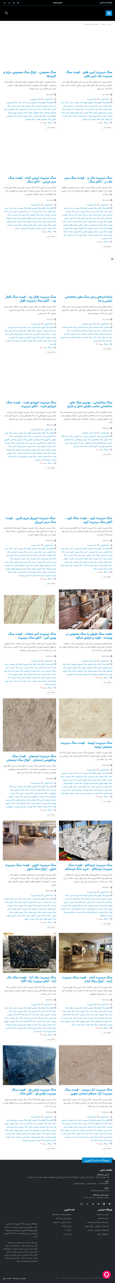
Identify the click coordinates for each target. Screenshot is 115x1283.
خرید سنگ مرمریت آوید (79, 552)
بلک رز (70, 208)
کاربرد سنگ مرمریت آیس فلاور (93, 119)
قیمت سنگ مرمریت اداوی (40, 915)
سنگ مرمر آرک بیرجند (74, 1123)
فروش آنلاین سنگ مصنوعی (97, 667)
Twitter (109, 1204)
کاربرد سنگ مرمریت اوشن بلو (38, 1140)
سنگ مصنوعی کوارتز (35, 112)
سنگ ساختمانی (75, 337)
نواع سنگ (64, 793)
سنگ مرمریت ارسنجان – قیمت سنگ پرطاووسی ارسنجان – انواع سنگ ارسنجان (31, 758)
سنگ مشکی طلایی (70, 225)
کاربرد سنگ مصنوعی (14, 116)
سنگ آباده (71, 1014)
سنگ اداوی (14, 902)
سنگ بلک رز (77, 215)
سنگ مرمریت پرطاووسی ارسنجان (36, 796)
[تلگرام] (13, 3)
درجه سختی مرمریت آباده (84, 1014)
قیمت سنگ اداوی (39, 912)
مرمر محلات (49, 684)
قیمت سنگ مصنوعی (29, 116)
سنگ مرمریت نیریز (39, 562)
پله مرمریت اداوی (33, 898)
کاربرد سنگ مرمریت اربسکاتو (80, 912)
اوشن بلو (14, 1120)
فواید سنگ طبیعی (98, 671)
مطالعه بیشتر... (106, 127)
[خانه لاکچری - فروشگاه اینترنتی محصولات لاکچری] (57, 13)
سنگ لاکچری (41, 443)
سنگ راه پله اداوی (44, 905)
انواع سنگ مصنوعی (38, 102)
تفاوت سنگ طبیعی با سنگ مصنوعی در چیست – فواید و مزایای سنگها (89, 636)
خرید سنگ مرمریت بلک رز (96, 215)
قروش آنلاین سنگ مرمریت (82, 231)
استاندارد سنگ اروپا (101, 330)
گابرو (95, 446)
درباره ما (68, 1230)
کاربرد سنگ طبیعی (69, 671)
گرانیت (90, 446)
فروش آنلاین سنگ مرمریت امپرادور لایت (35, 449)
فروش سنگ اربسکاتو (84, 905)
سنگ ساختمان (87, 337)
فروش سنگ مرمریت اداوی (26, 909)
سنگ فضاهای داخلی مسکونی (95, 443)
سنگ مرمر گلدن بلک (84, 218)
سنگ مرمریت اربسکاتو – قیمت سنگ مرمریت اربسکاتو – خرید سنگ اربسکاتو (88, 867)
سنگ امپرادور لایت (20, 436)
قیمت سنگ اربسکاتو (82, 909)
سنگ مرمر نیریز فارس (48, 558)
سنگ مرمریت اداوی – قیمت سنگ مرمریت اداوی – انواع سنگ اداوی (30, 867)
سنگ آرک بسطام (102, 1123)
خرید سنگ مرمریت (95, 106)
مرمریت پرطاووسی (12, 806)
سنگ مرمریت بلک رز (74, 221)
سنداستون (78, 436)
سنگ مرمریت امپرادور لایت (46, 446)
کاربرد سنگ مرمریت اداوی (21, 915)
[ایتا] (9, 3)
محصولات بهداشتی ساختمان (98, 1222)
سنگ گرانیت (46, 109)
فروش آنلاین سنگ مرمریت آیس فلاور (88, 112)
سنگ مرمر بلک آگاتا (27, 1018)
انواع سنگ (106, 102)
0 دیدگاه (107, 122)
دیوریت (85, 436)
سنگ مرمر (98, 109)
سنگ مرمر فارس (24, 555)
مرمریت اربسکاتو (106, 915)
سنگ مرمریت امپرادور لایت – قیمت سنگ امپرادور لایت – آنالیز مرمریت (31, 404)
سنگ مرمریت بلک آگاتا (37, 1021)
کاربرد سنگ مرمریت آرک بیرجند (82, 1137)
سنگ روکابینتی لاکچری (35, 439)
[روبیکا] (5, 3)
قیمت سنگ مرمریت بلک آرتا (21, 1028)
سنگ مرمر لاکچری (21, 443)
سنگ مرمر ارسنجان (41, 793)
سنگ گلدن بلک (106, 218)
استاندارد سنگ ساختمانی (96, 334)
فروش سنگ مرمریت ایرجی (21, 221)
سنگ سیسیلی (93, 776)
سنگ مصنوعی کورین (19, 112)
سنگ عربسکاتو (78, 898)
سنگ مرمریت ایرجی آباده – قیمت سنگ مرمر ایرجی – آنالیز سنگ (32, 180)
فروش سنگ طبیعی (85, 228)
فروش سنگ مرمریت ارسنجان (45, 803)
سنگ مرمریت (91, 99)
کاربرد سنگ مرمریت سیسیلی (96, 793)
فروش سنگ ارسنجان (28, 800)
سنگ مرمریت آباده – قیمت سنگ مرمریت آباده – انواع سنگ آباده (87, 979)
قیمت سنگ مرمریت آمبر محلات (24, 681)
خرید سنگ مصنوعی (14, 102)
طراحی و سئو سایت (19, 1278)
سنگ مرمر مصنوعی (26, 109)
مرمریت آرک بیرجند (105, 1140)
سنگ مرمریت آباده (80, 1018)
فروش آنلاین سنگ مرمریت (102, 228)
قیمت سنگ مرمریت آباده (80, 1024)
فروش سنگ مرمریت (70, 228)
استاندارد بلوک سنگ (76, 327)
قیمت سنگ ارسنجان (27, 803)
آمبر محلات (49, 664)
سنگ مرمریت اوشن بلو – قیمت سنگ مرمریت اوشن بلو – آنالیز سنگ (34, 1092)
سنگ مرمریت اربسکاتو (87, 902)
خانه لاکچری (104, 99)
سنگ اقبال (31, 330)
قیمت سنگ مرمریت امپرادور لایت (29, 456)
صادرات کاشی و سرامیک (62, 1222)
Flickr (81, 1204)
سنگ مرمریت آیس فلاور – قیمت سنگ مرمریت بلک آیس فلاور (89, 74)
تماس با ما (67, 1234)
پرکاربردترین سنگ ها (102, 436)
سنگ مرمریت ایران (89, 221)
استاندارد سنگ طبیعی (79, 334)
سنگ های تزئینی (99, 340)
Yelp (87, 1204)
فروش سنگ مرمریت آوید (78, 562)
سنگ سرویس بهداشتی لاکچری (15, 439)
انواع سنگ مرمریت (80, 102)
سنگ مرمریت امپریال (22, 558)
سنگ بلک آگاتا (23, 1014)
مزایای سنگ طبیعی (90, 674)
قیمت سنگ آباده (96, 1024)
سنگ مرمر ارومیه (81, 776)
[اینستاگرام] (18, 3)
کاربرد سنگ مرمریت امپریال (34, 575)
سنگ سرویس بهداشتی (83, 439)
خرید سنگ (69, 102)
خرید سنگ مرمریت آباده (103, 1014)
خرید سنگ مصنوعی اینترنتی (45, 106)
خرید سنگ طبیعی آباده (71, 1011)
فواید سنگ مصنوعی (84, 671)
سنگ (65, 106)
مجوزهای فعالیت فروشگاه (61, 1214)
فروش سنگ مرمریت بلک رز (102, 231)
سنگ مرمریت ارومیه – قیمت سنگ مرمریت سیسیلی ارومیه (86, 745)
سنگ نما (109, 340)
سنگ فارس (42, 555)
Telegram (93, 1204)
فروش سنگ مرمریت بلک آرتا (20, 1024)
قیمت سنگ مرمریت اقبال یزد (30, 340)
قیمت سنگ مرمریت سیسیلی (86, 790)
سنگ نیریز (9, 562)
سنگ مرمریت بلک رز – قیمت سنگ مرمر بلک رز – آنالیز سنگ (88, 180)
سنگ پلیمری (30, 106)
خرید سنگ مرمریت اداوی (32, 902)
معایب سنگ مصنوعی (32, 119)
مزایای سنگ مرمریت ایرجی (24, 228)
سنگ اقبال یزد (22, 330)
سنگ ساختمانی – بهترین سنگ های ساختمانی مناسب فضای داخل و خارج (90, 404)
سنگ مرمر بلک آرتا (41, 1018)
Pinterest (104, 1204)
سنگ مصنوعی (35, 99)
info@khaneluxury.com (99, 1190)
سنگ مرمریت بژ (66, 1018)
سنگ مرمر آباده (103, 1018)
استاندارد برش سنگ (91, 327)
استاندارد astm (104, 327)
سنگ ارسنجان (19, 790)
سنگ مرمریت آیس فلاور (75, 109)
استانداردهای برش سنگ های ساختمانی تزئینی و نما (88, 299)
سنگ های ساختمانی (89, 324)
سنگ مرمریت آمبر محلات (41, 674)
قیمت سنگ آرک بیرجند (89, 1133)
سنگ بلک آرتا (34, 1014)
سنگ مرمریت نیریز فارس (23, 562)
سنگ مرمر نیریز (12, 555)
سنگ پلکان (108, 439)
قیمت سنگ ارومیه (88, 786)
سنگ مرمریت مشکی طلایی (88, 225)
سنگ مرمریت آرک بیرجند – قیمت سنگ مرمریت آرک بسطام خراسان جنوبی (88, 1092)
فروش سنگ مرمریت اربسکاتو (101, 909)
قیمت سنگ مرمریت (84, 116)
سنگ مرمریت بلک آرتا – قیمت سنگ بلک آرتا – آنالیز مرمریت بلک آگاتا (31, 979)
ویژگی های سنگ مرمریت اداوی (36, 919)
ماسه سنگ (83, 446)
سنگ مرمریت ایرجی (38, 218)
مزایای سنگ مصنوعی (48, 119)
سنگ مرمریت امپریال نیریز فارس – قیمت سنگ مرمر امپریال (31, 520)
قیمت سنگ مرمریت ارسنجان (30, 806)
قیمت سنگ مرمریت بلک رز (81, 235)
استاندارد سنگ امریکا (85, 330)
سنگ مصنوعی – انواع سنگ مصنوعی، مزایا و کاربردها (29, 74)
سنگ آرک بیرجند (89, 1123)
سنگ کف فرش (78, 443)
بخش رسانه (67, 1226)
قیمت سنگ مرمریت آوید (78, 565)
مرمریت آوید (97, 568)
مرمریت (104, 238)
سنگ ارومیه (103, 776)
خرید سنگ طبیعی (101, 211)
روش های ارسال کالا (63, 1218)
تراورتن (91, 436)
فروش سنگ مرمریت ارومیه (78, 783)
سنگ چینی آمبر (17, 671)
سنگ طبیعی (107, 109)
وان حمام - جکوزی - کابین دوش (97, 1226)
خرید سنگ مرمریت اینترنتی (78, 106)
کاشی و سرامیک (102, 1214)
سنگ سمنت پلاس (18, 106)
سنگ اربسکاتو (90, 898)
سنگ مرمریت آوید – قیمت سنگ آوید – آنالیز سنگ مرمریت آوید (88, 520)
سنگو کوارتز (42, 116)
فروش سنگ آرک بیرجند (93, 1130)
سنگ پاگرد (65, 436)
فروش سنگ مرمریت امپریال (26, 568)
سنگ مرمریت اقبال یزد (42, 334)
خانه (110, 24)
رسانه (103, 24)
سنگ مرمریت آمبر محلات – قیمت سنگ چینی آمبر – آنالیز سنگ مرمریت (32, 636)
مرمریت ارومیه (74, 793)
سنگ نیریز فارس (50, 565)
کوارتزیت (101, 446)
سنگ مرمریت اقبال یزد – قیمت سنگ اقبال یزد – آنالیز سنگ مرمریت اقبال (30, 299)
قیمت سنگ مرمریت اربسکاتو (101, 912)
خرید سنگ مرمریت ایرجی (22, 211)
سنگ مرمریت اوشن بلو (41, 1130)
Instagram (98, 1204)
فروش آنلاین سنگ (43, 800)
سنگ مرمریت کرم (106, 1021)
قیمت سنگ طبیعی (99, 116)
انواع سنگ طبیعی (94, 102)
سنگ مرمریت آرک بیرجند (97, 1127)
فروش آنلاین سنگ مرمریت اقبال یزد (37, 337)
